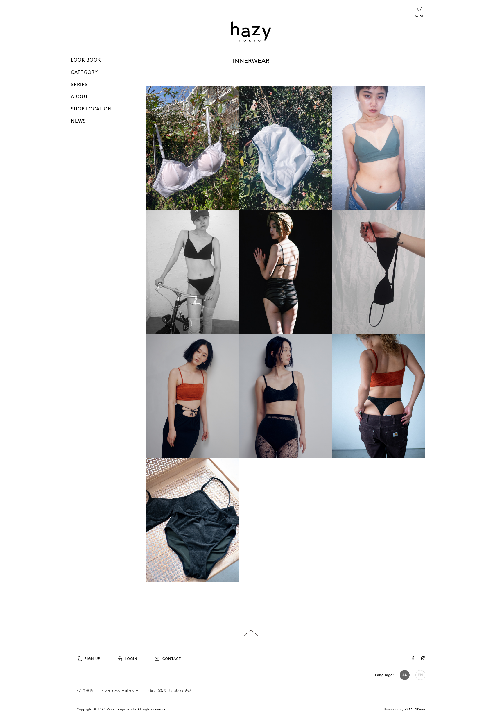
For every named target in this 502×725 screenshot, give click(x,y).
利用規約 (86, 691)
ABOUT (79, 97)
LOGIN (131, 659)
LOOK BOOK (86, 60)
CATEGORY (84, 72)
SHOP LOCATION (91, 109)
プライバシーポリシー (121, 691)
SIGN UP (92, 659)
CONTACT (171, 659)
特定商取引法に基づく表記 (171, 691)
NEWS (78, 121)
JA (404, 675)
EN (420, 675)
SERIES (79, 84)
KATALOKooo (415, 709)
